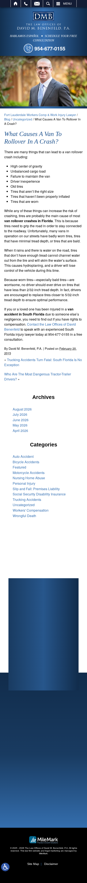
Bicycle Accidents (26, 461)
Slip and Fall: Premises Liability (36, 488)
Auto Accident (23, 456)
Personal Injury (24, 483)
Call (26, 3)
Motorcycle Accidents (29, 472)
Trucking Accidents (27, 499)
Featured (19, 467)
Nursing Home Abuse (29, 477)
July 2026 (20, 414)
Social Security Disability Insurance (39, 494)
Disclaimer (51, 864)
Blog (7, 119)
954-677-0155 (49, 48)
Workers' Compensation (31, 510)
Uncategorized (22, 119)
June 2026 (21, 419)
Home (16, 3)
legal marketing (52, 851)
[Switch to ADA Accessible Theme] (5, 867)
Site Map (33, 864)
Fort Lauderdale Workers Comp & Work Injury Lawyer (40, 115)
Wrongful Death (24, 515)
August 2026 (22, 409)
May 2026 (20, 425)
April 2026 (20, 430)
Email (37, 3)
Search (48, 3)
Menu (67, 3)
